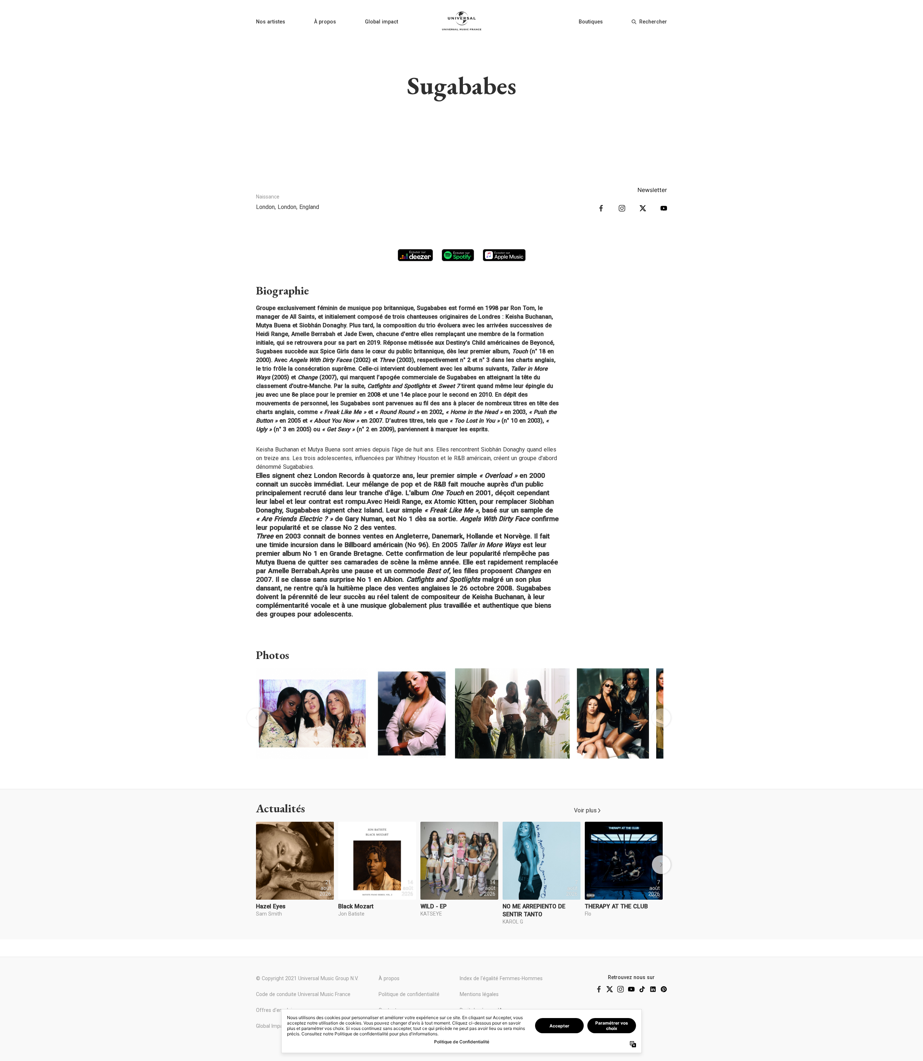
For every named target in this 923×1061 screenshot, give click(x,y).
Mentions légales (479, 994)
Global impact (381, 22)
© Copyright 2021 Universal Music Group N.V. (307, 978)
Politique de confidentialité (409, 994)
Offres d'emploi (274, 1010)
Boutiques (591, 22)
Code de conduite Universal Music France (303, 994)
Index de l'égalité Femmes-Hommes (501, 978)
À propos (325, 22)
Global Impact (271, 1026)
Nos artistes (270, 22)
